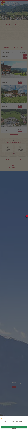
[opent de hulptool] (27, 216)
